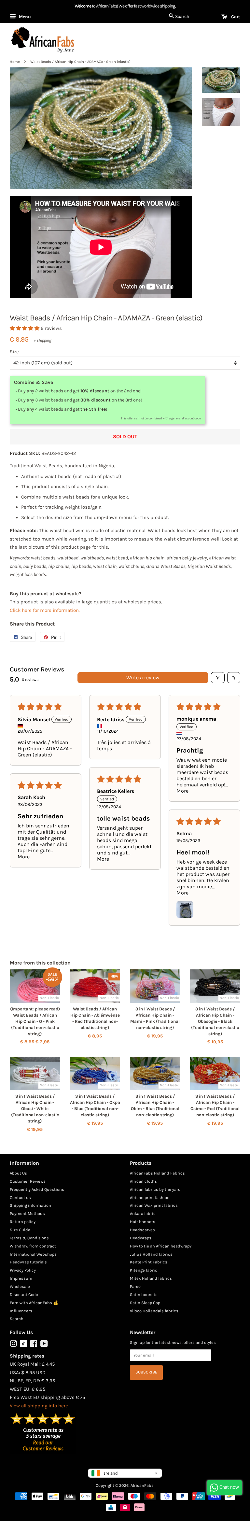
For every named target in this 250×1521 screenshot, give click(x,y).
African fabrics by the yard (155, 1189)
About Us (18, 1173)
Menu (24, 17)
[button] (25, 328)
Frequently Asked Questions (37, 1189)
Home (15, 62)
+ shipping (42, 340)
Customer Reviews (28, 1181)
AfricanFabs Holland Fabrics (157, 1173)
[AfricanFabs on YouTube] (44, 1345)
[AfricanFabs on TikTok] (23, 1345)
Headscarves (142, 1229)
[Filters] (218, 677)
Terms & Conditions (29, 1237)
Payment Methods (27, 1213)
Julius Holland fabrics (151, 1254)
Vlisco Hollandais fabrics (154, 1310)
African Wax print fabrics (154, 1205)
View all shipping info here (39, 1406)
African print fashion (150, 1197)
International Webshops (33, 1254)
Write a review (143, 677)
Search (16, 1318)
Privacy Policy (23, 1270)
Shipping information (30, 1205)
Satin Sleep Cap (145, 1302)
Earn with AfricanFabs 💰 (34, 1302)
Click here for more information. (45, 610)
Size (14, 352)
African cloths (143, 1181)
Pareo (135, 1286)
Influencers (21, 1310)
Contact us (20, 1197)
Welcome (83, 6)
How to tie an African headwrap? (160, 1246)
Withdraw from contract (33, 1246)
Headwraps (140, 1237)
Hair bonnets (142, 1221)
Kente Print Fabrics (148, 1262)
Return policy (22, 1221)
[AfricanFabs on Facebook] (33, 1345)
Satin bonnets (144, 1294)
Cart (235, 17)
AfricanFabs (142, 1485)
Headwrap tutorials (28, 1262)
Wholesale (20, 1286)
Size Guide (20, 1229)
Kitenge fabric (143, 1270)
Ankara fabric (143, 1213)
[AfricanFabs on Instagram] (13, 1345)
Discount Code (24, 1294)
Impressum (21, 1278)
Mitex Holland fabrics (151, 1278)
